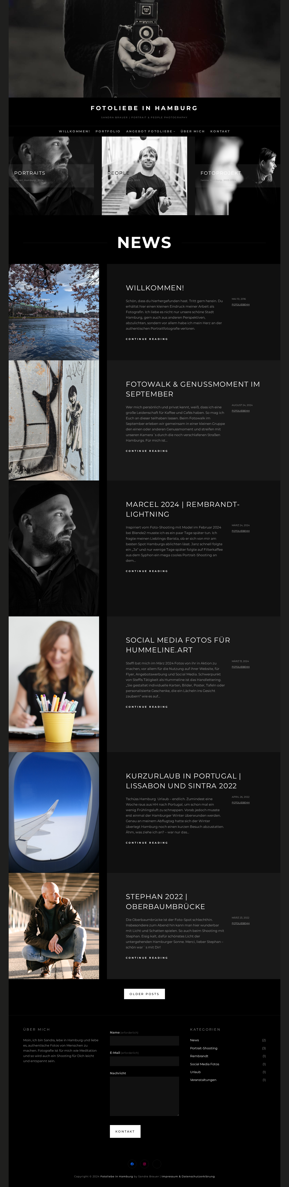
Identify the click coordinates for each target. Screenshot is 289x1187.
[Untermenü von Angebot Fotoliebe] (174, 131)
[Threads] (157, 1164)
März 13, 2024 (240, 661)
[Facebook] (132, 1164)
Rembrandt (199, 1056)
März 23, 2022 (240, 917)
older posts (144, 994)
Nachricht (118, 1073)
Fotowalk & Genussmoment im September (193, 389)
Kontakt (125, 1131)
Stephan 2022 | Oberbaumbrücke (165, 901)
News (194, 1040)
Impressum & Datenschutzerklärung (188, 1176)
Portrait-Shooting (203, 1048)
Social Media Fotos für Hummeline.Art (178, 645)
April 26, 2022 (240, 796)
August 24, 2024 (242, 405)
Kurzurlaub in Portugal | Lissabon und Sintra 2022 (183, 781)
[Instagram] (144, 1164)
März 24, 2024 (241, 525)
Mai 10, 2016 (239, 298)
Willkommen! (155, 287)
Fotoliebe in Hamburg (144, 108)
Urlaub (195, 1072)
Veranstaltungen (203, 1080)
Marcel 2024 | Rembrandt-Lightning (183, 509)
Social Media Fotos (204, 1064)
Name (124, 1032)
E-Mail (124, 1053)
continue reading (147, 339)
